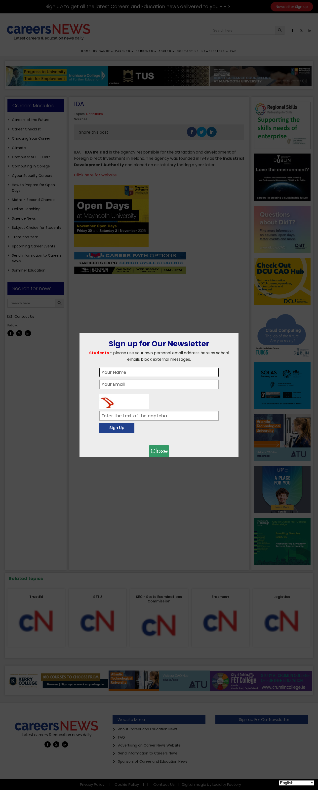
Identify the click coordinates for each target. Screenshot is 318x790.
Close (159, 451)
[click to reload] (124, 400)
